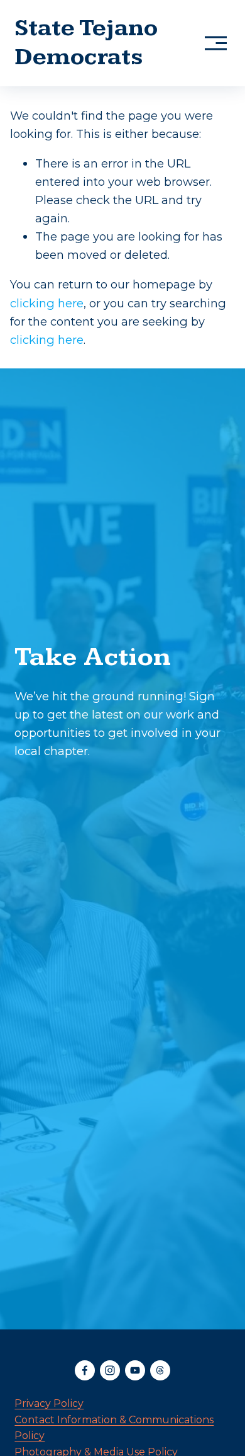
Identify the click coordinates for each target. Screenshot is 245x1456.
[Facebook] (85, 1370)
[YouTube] (135, 1370)
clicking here (47, 303)
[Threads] (160, 1370)
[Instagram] (110, 1370)
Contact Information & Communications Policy (114, 1428)
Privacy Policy (49, 1403)
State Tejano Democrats (86, 42)
